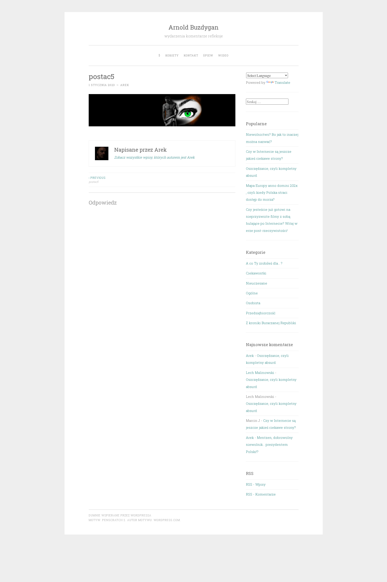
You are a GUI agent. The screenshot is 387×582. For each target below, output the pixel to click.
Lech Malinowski (260, 372)
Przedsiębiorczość (260, 313)
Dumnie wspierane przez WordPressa (120, 515)
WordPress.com (167, 520)
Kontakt (191, 55)
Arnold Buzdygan (193, 27)
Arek (124, 85)
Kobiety (172, 55)
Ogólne (252, 293)
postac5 (97, 179)
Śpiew (208, 55)
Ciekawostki (256, 273)
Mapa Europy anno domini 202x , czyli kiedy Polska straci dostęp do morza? (272, 192)
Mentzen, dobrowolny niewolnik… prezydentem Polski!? (269, 444)
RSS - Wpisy (256, 484)
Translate (282, 82)
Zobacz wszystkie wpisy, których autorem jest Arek (154, 157)
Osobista (253, 303)
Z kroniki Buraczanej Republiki (271, 323)
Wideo (223, 55)
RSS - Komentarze (261, 494)
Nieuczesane (256, 283)
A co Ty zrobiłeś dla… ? (264, 263)
